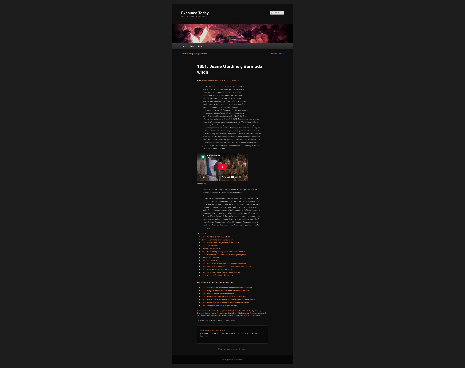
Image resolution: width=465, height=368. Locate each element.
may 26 (224, 315)
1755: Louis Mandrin (210, 245)
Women (260, 313)
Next (281, 54)
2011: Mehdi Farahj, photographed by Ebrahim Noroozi (223, 251)
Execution (200, 313)
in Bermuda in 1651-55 (229, 86)
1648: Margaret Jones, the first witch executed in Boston (225, 290)
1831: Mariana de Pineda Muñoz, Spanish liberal (221, 272)
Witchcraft (253, 313)
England (257, 311)
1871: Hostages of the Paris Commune (217, 269)
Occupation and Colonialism (226, 313)
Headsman (203, 54)
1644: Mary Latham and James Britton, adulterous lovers (225, 302)
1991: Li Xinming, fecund (211, 260)
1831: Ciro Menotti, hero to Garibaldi (216, 236)
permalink (256, 315)
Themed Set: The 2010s (211, 248)
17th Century (217, 311)
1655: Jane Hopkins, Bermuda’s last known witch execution (227, 287)
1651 (208, 315)
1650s (204, 315)
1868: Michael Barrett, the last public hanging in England (224, 254)
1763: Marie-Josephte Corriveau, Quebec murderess (224, 296)
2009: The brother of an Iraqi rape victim (217, 239)
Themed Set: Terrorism (211, 257)
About (192, 46)
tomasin (230, 315)
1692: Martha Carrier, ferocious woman (218, 293)
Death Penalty (249, 311)
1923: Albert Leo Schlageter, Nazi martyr (218, 275)
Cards (200, 46)
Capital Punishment (237, 311)
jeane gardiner (216, 315)
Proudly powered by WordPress (232, 359)
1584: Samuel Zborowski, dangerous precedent (220, 242)
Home (184, 46)
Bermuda (226, 311)
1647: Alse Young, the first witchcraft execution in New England (226, 266)
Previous (273, 54)
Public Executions (243, 313)
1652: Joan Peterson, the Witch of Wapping (220, 305)
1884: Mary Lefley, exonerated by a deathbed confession (224, 263)
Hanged (207, 313)
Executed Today (195, 12)
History (213, 313)
